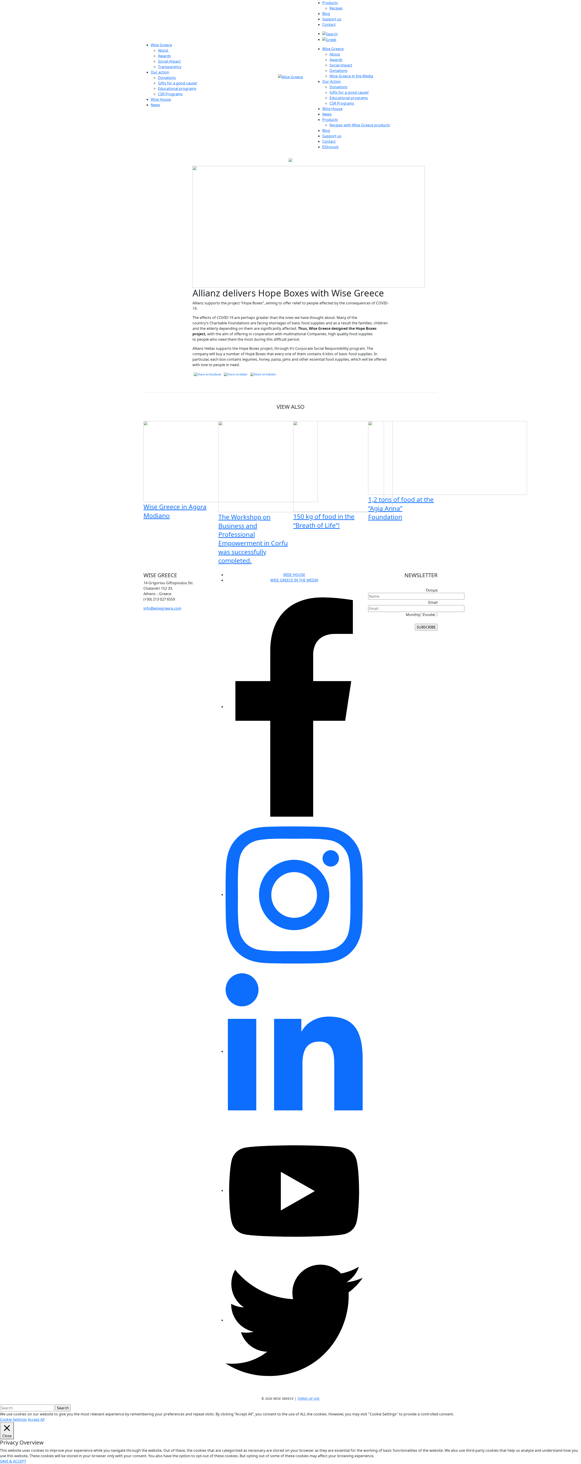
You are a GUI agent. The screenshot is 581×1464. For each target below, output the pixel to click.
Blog (326, 13)
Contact (329, 24)
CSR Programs (170, 93)
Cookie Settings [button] (13, 1419)
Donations (167, 77)
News (155, 104)
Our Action (331, 81)
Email (433, 602)
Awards (164, 55)
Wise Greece (161, 44)
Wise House (161, 99)
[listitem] (178, 588)
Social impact (169, 61)
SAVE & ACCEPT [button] (13, 1461)
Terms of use (308, 1398)
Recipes (336, 8)
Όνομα (432, 590)
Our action (160, 72)
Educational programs (177, 88)
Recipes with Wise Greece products (360, 125)
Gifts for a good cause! (177, 83)
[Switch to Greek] (329, 39)
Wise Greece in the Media (351, 76)
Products (330, 2)
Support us (331, 19)
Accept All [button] (36, 1419)
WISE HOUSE (294, 574)
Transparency (169, 66)
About (163, 50)
